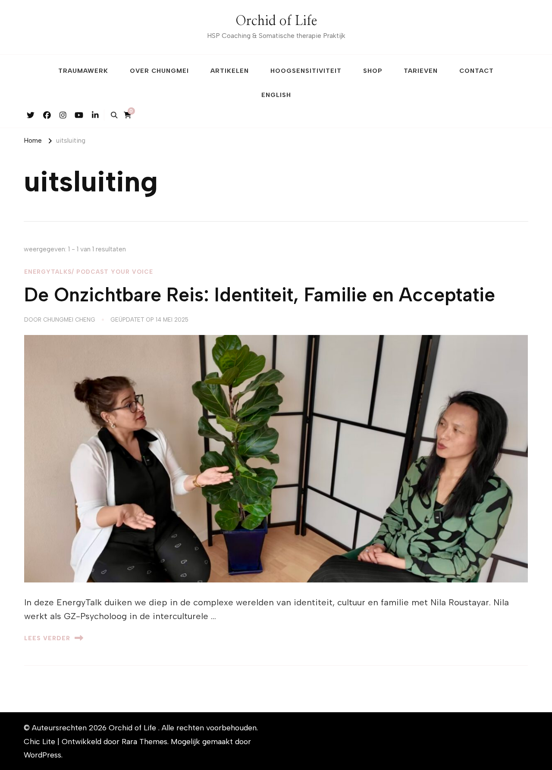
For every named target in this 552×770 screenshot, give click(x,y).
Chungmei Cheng (69, 319)
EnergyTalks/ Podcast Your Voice (88, 271)
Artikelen (229, 71)
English (276, 95)
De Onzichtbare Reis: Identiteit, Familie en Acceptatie (259, 294)
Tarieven (421, 71)
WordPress (42, 754)
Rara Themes (144, 741)
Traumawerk (83, 71)
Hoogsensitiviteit (306, 71)
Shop (372, 71)
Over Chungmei (159, 71)
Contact (476, 71)
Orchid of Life (276, 21)
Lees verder (47, 638)
